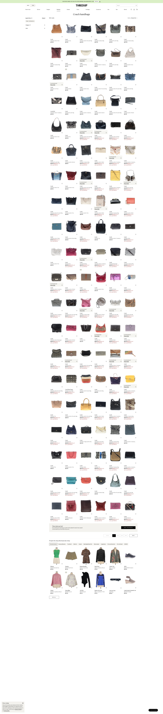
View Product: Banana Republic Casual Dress (86, 558)
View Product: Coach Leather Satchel (101, 103)
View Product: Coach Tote (71, 128)
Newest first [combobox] (133, 18)
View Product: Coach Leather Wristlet (130, 103)
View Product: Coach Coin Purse (56, 79)
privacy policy (6, 710)
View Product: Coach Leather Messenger (56, 331)
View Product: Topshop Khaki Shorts (71, 558)
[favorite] (62, 37)
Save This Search (128, 527)
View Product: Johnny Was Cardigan (115, 558)
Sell (33, 5)
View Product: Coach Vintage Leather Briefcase (86, 433)
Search (118, 5)
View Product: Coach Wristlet (115, 280)
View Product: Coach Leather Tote (56, 179)
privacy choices (18, 709)
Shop (28, 5)
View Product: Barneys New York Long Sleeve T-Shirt (101, 583)
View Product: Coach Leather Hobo (56, 31)
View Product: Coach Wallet (71, 55)
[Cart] (137, 9)
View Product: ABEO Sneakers (130, 558)
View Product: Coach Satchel (101, 128)
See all (54, 597)
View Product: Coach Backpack (71, 509)
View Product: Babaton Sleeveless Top (56, 558)
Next (133, 535)
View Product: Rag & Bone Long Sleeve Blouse (101, 558)
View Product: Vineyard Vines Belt (115, 583)
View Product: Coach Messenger (115, 255)
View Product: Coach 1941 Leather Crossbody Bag (56, 103)
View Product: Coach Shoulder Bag (115, 31)
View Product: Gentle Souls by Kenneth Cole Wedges (130, 583)
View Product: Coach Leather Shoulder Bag (86, 31)
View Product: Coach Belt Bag (86, 55)
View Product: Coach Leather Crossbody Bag (101, 55)
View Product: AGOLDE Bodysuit (86, 583)
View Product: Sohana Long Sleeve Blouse (56, 583)
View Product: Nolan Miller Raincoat (71, 583)
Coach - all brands (29, 21)
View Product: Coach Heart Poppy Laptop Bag (71, 382)
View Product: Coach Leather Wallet (101, 153)
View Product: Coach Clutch (115, 509)
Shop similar (82, 60)
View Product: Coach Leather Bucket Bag (71, 230)
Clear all (43, 18)
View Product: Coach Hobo (71, 31)
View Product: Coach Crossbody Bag (101, 31)
